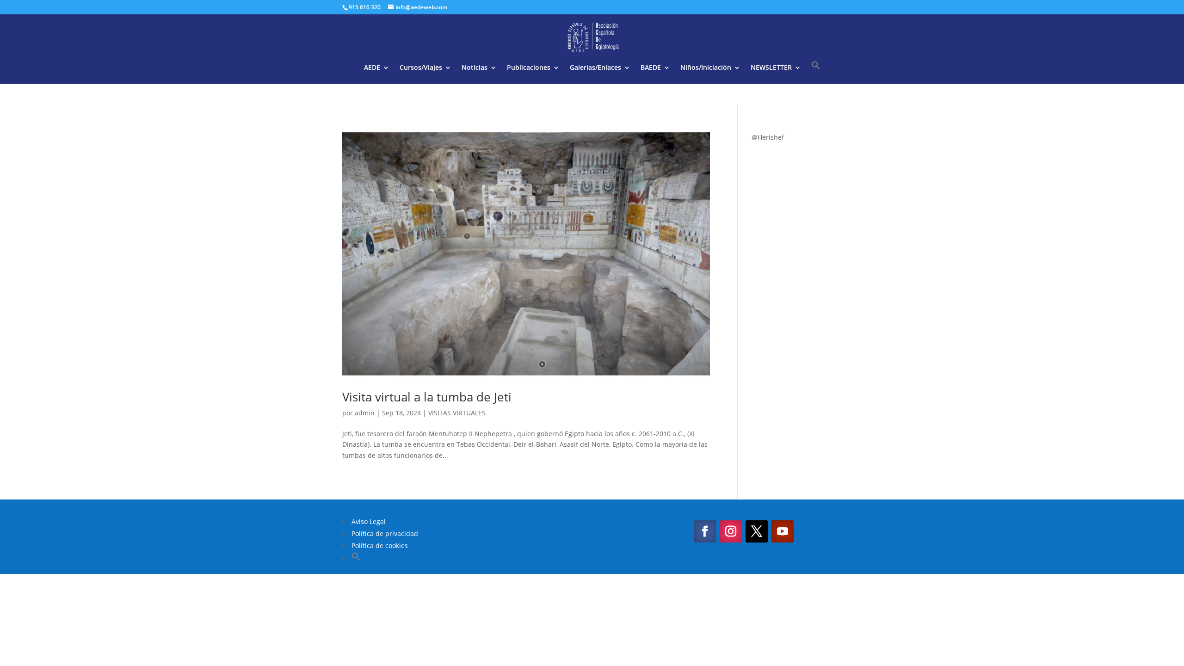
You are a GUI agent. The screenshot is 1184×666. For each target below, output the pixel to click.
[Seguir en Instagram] (731, 531)
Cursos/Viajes (421, 68)
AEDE (372, 68)
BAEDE (651, 68)
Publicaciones (528, 68)
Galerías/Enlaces (595, 68)
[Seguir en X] (757, 531)
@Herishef (768, 137)
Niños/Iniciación (705, 68)
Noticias (474, 68)
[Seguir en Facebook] (705, 531)
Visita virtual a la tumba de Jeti (427, 396)
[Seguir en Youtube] (782, 531)
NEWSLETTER (771, 68)
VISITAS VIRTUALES (457, 412)
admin (365, 412)
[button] (815, 72)
